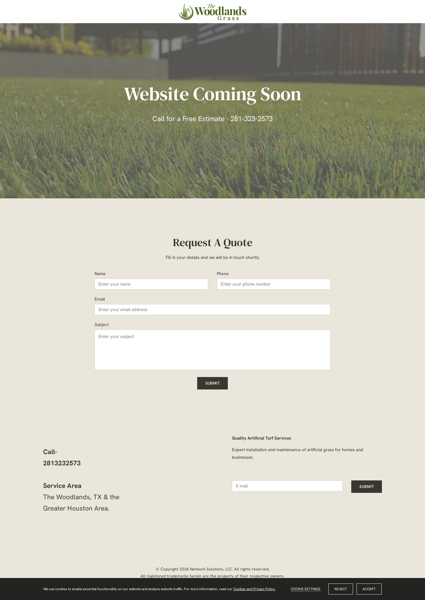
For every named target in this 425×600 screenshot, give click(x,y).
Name (100, 273)
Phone (223, 273)
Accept (369, 589)
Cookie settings (305, 589)
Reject (341, 589)
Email (100, 299)
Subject (102, 324)
